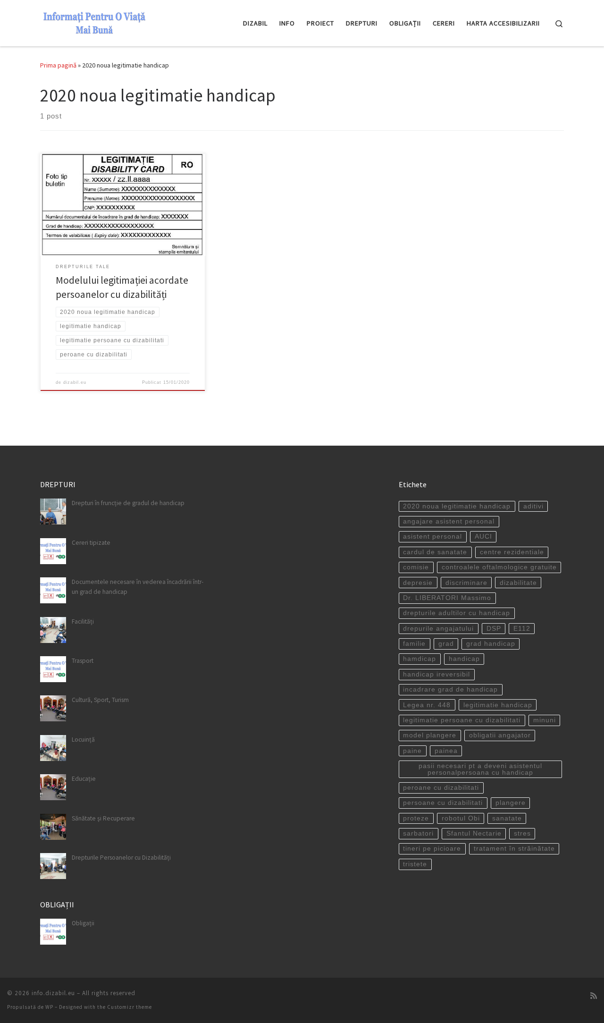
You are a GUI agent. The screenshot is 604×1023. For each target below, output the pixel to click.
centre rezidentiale (512, 552)
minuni (544, 720)
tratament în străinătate (514, 848)
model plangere (429, 735)
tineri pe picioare (432, 848)
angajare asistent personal (449, 521)
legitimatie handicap (497, 705)
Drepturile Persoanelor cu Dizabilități (121, 858)
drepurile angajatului (438, 628)
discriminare (466, 582)
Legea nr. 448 (427, 705)
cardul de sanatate (435, 552)
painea (446, 750)
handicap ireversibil (436, 674)
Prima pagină (58, 65)
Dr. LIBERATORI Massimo (447, 597)
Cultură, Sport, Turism (100, 700)
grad (446, 643)
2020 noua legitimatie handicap (457, 506)
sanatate (507, 818)
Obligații (83, 923)
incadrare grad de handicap (450, 689)
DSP (494, 628)
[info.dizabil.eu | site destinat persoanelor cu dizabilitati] (94, 21)
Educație (84, 779)
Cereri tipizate (91, 543)
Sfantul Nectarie (474, 833)
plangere (510, 802)
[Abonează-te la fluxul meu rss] (593, 996)
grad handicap (490, 643)
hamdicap (419, 658)
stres (522, 833)
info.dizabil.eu (53, 993)
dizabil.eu (74, 382)
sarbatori (418, 833)
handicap (464, 658)
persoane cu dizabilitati (443, 802)
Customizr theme (129, 1007)
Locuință (83, 740)
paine (412, 750)
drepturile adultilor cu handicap (456, 613)
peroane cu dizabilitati (441, 787)
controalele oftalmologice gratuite (499, 567)
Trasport (82, 661)
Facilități (83, 621)
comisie (416, 567)
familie (414, 643)
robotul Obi (461, 818)
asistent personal (432, 536)
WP (49, 1007)
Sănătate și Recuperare (103, 818)
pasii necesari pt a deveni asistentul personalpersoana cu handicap (480, 769)
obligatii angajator (500, 735)
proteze (416, 818)
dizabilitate (518, 582)
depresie (418, 582)
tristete (415, 864)
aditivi (533, 506)
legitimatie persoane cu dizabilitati (461, 720)
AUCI (483, 536)
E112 (521, 628)
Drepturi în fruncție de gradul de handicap (128, 503)
